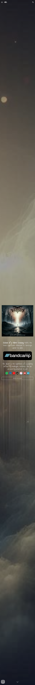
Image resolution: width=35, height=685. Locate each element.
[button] (2, 2)
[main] (17, 345)
